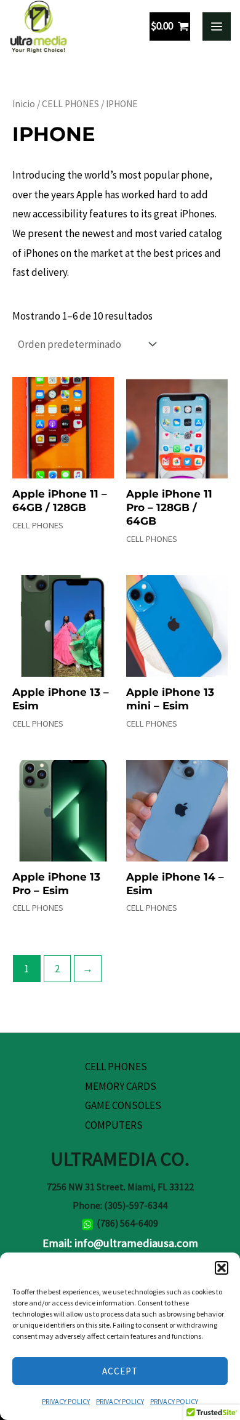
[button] (221, 1268)
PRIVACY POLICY (66, 1401)
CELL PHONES (70, 104)
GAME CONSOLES (123, 1105)
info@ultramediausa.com (136, 1243)
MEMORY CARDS (120, 1086)
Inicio (23, 104)
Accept (120, 1371)
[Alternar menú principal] (216, 26)
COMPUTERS (114, 1125)
